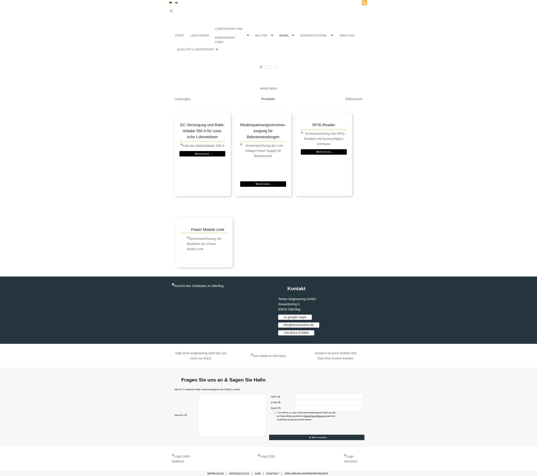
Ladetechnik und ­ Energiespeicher (229, 35)
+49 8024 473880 (296, 333)
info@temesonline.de (298, 325)
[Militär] (270, 35)
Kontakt (272, 473)
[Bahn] (291, 35)
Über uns (346, 35)
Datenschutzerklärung (313, 416)
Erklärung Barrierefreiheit (306, 473)
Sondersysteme (313, 35)
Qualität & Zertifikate (190, 49)
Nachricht (181, 415)
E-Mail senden (318, 437)
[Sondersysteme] (330, 35)
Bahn (283, 35)
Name (275, 396)
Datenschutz (239, 473)
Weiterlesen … (204, 154)
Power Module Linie (207, 230)
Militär (261, 35)
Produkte (268, 99)
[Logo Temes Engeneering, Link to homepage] (268, 13)
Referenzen (353, 99)
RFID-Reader (323, 125)
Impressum (215, 473)
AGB (258, 473)
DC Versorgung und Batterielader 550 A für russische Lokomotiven (202, 131)
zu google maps (294, 317)
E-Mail (275, 402)
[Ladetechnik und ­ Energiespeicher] (246, 35)
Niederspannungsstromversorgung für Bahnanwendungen (263, 131)
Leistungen (199, 35)
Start (179, 35)
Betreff (275, 408)
